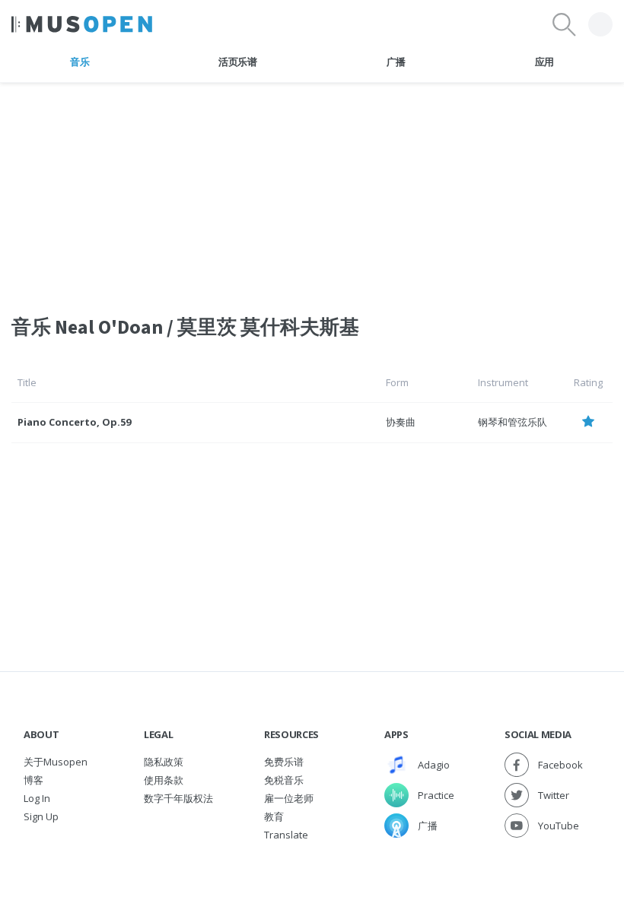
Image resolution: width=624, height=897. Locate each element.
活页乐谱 (237, 61)
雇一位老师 (289, 798)
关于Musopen (56, 762)
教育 (274, 816)
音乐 (79, 61)
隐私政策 (163, 762)
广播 (396, 61)
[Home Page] (81, 24)
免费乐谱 (284, 762)
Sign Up (41, 816)
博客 (33, 780)
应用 (544, 61)
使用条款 (163, 780)
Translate (286, 835)
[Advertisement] (312, 189)
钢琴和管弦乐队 (512, 422)
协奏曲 (400, 422)
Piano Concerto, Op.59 (74, 422)
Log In (37, 798)
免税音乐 (284, 780)
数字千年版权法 (178, 798)
